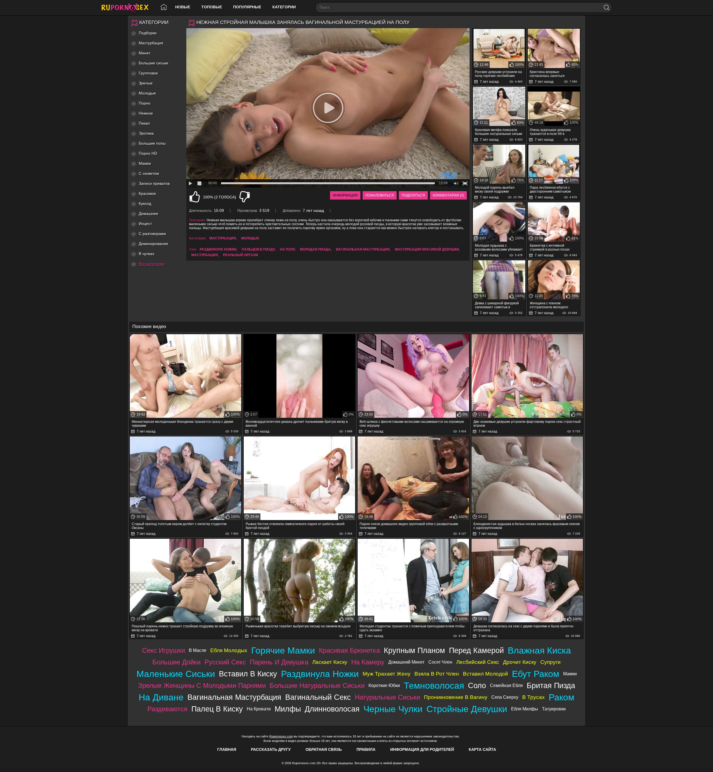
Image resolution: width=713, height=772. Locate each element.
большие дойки (176, 662)
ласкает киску (329, 662)
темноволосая (434, 685)
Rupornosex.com (281, 736)
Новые (182, 7)
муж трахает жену (387, 674)
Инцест (145, 223)
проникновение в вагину (455, 697)
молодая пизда (315, 249)
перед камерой (476, 650)
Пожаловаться (379, 195)
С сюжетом (149, 173)
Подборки (148, 33)
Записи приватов (154, 183)
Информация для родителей (422, 749)
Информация (345, 195)
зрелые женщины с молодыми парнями (202, 685)
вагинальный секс (318, 697)
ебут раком (535, 673)
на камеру (367, 662)
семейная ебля (506, 685)
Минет (144, 53)
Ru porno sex (127, 7)
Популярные (247, 7)
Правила (365, 749)
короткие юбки (384, 685)
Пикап (144, 123)
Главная (226, 749)
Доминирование (153, 243)
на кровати (259, 709)
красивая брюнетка (349, 650)
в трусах (533, 697)
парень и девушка (279, 662)
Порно (144, 103)
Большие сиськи (153, 63)
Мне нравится (194, 196)
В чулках (146, 253)
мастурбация (204, 255)
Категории (284, 7)
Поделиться (413, 195)
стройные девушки (466, 709)
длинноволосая (332, 709)
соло (477, 685)
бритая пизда (551, 685)
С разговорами (152, 233)
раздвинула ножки (218, 249)
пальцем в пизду (258, 249)
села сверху (504, 697)
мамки (570, 673)
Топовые (211, 7)
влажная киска (539, 650)
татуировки (554, 709)
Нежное (146, 113)
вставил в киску (248, 673)
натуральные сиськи (387, 697)
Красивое (147, 193)
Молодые (147, 93)
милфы (288, 709)
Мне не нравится (244, 196)
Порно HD (148, 153)
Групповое (148, 73)
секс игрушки (163, 650)
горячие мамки (283, 650)
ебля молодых (228, 650)
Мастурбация (151, 43)
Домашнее (148, 213)
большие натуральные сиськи (317, 685)
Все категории (152, 263)
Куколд (145, 203)
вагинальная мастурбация (363, 249)
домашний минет (406, 662)
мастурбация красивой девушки (427, 249)
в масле (197, 650)
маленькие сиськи (175, 673)
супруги (550, 662)
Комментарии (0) (448, 195)
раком (561, 697)
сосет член (440, 662)
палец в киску (217, 709)
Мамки (145, 163)
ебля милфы (524, 709)
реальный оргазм (240, 255)
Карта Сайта (482, 749)
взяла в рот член (436, 674)
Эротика (146, 133)
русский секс (225, 662)
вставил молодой (485, 674)
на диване (161, 697)
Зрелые (146, 83)
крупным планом (414, 650)
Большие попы (152, 143)
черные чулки (393, 709)
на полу (287, 249)
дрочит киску (519, 662)
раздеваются (167, 709)
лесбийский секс (477, 662)
